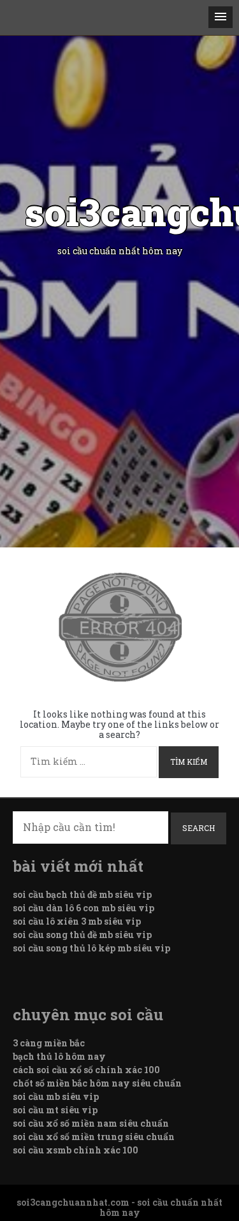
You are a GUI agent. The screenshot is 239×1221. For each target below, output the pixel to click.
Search (198, 828)
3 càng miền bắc (49, 1043)
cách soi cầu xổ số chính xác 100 (86, 1070)
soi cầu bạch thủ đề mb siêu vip (82, 894)
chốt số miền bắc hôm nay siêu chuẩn (97, 1083)
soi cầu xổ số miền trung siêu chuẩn (94, 1137)
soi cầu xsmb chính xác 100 (75, 1150)
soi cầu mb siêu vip (56, 1096)
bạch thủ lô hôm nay (59, 1056)
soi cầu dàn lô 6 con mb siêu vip (83, 908)
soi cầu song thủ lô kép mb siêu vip (91, 948)
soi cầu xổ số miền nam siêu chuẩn (91, 1123)
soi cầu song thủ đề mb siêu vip (82, 934)
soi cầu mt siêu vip (55, 1110)
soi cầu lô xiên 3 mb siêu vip (77, 921)
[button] (220, 17)
